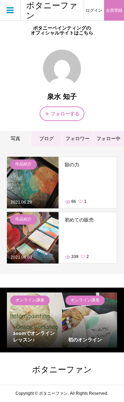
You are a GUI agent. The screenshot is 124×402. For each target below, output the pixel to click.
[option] (34, 320)
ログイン (94, 10)
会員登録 (114, 10)
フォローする (65, 113)
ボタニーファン (52, 10)
